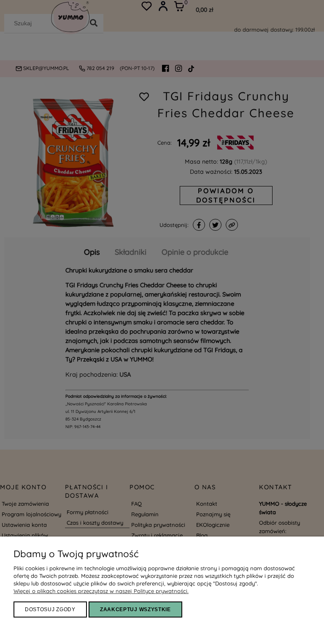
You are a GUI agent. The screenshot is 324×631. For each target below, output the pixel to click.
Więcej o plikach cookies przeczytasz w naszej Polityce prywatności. (101, 591)
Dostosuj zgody (50, 609)
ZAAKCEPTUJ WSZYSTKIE (135, 609)
